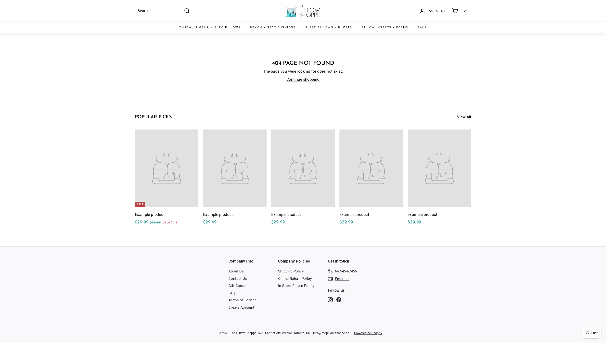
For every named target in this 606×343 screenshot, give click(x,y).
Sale (422, 27)
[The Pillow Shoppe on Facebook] (338, 299)
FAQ (231, 293)
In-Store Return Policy (296, 286)
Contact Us (237, 278)
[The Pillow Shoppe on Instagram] (330, 299)
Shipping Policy (291, 271)
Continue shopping (303, 79)
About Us (236, 271)
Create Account (241, 307)
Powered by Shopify (368, 333)
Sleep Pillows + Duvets (328, 27)
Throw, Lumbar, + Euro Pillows (210, 27)
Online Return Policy (295, 278)
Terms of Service (242, 300)
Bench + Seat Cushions (273, 27)
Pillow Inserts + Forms (385, 27)
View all (464, 117)
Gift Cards (236, 286)
